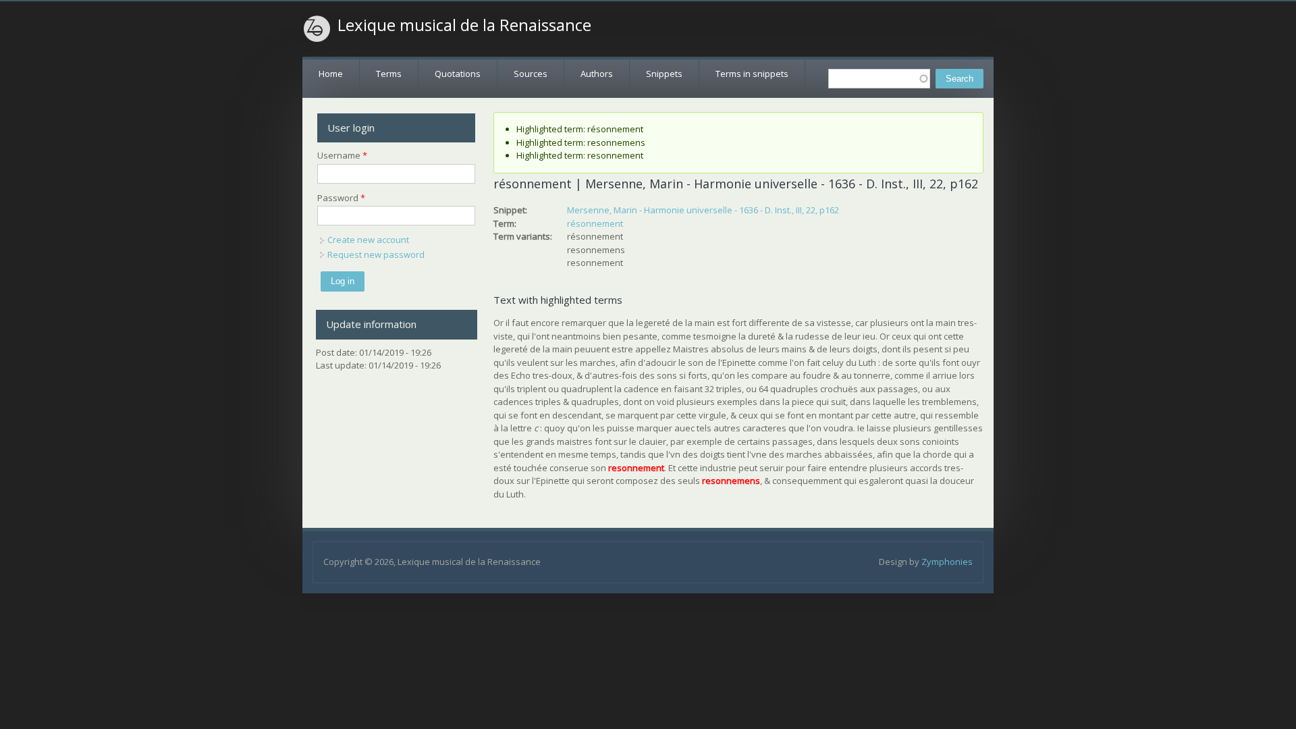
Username (342, 155)
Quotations (458, 74)
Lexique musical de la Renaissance (464, 25)
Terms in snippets (752, 74)
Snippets (664, 74)
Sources (530, 74)
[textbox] (879, 78)
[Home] (317, 29)
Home (331, 74)
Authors (596, 74)
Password (341, 198)
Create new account (368, 240)
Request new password (376, 254)
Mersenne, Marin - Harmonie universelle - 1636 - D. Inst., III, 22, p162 (703, 210)
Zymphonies (947, 562)
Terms (389, 74)
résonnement (595, 223)
